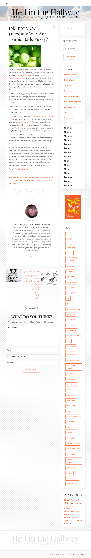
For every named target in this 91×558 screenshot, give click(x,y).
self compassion (73, 449)
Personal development (28, 180)
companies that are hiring (72, 259)
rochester (71, 438)
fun (68, 298)
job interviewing (73, 336)
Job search (49, 177)
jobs (68, 341)
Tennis (20, 169)
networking (71, 406)
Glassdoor (27, 122)
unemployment (72, 484)
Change (69, 253)
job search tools (73, 360)
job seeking (71, 374)
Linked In (70, 390)
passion (70, 411)
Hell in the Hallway (45, 11)
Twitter (69, 473)
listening (70, 395)
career (69, 239)
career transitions (71, 245)
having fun (71, 304)
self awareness (73, 443)
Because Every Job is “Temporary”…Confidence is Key (73, 520)
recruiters (71, 422)
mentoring (71, 400)
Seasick (67, 509)
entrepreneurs (72, 288)
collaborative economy (23, 75)
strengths (71, 468)
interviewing (71, 320)
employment (71, 282)
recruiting (70, 427)
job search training (71, 366)
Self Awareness (69, 107)
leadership (71, 379)
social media (71, 454)
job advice (71, 325)
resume (69, 433)
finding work (71, 293)
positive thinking (73, 417)
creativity (70, 272)
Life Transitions (14, 180)
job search (71, 346)
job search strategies (71, 353)
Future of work (40, 177)
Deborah (13, 177)
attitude (45, 180)
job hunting (71, 330)
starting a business (71, 460)
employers (71, 277)
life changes (71, 384)
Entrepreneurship (70, 75)
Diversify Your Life (70, 500)
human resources (73, 309)
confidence (71, 266)
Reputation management (72, 102)
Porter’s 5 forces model (17, 78)
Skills (38, 180)
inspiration (71, 314)
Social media (68, 118)
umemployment (72, 478)
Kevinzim (26, 169)
